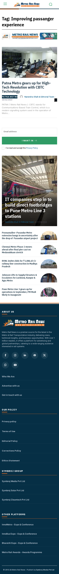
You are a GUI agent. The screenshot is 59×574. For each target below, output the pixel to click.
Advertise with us (11, 385)
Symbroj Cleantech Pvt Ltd (15, 499)
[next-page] (51, 161)
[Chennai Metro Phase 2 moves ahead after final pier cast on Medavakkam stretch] (49, 253)
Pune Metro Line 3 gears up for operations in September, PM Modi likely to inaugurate (19, 292)
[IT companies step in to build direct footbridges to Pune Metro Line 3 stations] (29, 191)
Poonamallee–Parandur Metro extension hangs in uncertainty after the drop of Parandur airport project (20, 235)
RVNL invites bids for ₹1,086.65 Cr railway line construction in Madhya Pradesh (19, 263)
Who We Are (8, 376)
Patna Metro (9, 97)
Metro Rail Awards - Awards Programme (22, 552)
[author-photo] (22, 96)
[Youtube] (15, 365)
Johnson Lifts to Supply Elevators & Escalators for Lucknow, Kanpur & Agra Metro (19, 277)
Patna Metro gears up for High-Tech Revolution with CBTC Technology (26, 87)
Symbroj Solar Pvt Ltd (13, 490)
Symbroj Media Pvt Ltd (13, 481)
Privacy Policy (32, 148)
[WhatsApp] (5, 365)
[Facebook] (5, 355)
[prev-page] (46, 161)
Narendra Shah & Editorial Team (39, 97)
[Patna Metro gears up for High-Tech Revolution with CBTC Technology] (29, 63)
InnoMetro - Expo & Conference (18, 524)
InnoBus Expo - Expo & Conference (19, 534)
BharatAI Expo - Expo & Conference (20, 543)
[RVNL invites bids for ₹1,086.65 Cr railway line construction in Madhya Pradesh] (49, 267)
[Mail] (34, 355)
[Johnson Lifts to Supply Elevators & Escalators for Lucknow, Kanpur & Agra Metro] (49, 281)
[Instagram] (15, 355)
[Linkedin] (24, 355)
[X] (44, 355)
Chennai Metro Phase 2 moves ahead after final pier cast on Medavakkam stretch (17, 249)
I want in (27, 140)
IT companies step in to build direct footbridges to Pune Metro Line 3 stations (28, 207)
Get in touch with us (12, 395)
